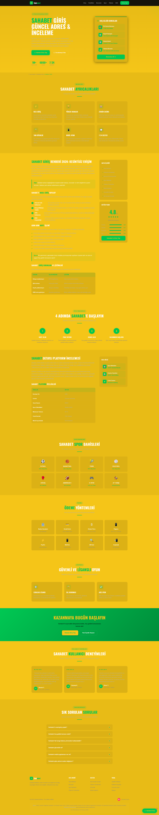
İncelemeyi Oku (60, 52)
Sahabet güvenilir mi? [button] (79, 748)
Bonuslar (99, 3)
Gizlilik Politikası (116, 781)
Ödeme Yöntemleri (109, 184)
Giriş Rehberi (107, 168)
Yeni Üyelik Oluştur (88, 633)
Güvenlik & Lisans (108, 192)
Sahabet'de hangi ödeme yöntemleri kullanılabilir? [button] (79, 741)
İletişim (114, 790)
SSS (116, 3)
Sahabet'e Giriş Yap (113, 238)
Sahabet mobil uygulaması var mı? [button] (79, 754)
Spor (105, 3)
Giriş (84, 3)
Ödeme (111, 3)
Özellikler (91, 3)
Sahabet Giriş (150, 811)
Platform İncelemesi (109, 172)
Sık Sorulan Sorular (109, 196)
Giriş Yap (124, 3)
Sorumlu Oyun (115, 787)
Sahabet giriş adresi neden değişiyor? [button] (79, 761)
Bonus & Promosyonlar (110, 176)
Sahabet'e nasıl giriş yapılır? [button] (79, 727)
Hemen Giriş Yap (41, 52)
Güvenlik (92, 787)
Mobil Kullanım (107, 188)
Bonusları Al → (111, 57)
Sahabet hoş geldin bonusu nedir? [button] (79, 734)
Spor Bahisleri (107, 180)
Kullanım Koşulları (116, 784)
